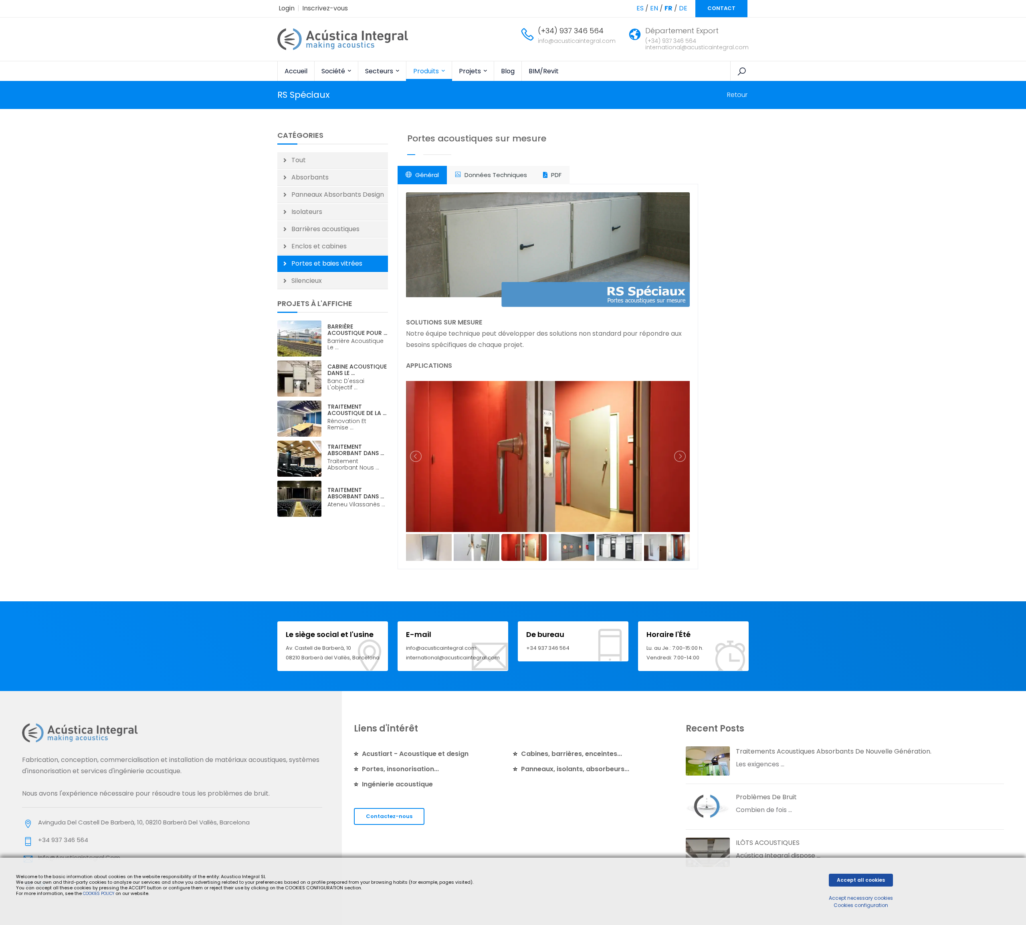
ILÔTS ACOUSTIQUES (768, 842)
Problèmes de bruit (766, 797)
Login (287, 8)
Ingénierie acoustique (397, 784)
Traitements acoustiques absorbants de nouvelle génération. (833, 751)
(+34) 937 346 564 (571, 31)
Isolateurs (306, 211)
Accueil (296, 71)
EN (654, 8)
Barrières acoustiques (325, 229)
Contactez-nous (389, 816)
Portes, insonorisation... (400, 769)
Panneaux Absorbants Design (337, 194)
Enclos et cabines (319, 246)
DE (683, 8)
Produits (426, 71)
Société (334, 71)
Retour (737, 94)
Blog (508, 71)
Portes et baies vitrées (326, 263)
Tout (298, 160)
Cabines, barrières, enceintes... (571, 753)
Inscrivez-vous (325, 8)
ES (640, 8)
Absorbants (310, 177)
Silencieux (306, 280)
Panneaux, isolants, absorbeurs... (575, 769)
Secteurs (380, 71)
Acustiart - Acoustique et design (415, 753)
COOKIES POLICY (99, 894)
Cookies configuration (861, 905)
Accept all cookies (861, 880)
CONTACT (721, 8)
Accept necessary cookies (861, 898)
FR (668, 8)
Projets (471, 71)
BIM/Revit (544, 71)
